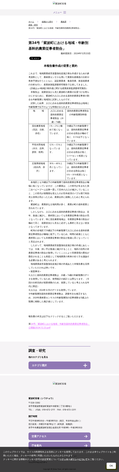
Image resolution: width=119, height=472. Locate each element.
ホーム (31, 21)
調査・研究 (33, 25)
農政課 (63, 21)
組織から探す (47, 21)
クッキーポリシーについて (75, 459)
